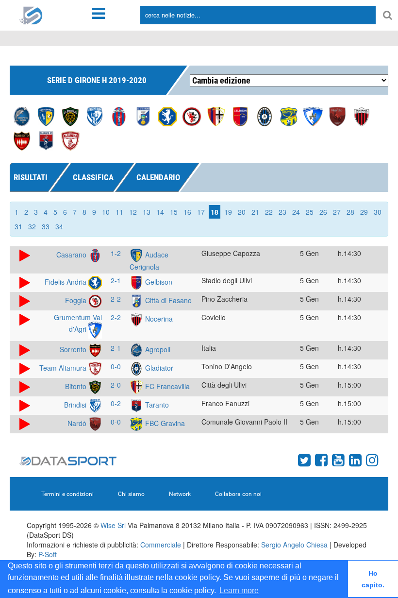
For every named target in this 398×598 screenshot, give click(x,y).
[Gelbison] (240, 115)
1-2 (116, 253)
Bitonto (76, 386)
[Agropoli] (22, 115)
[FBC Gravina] (289, 115)
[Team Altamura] (70, 140)
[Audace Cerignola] (46, 115)
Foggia (76, 300)
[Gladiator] (264, 115)
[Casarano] (119, 115)
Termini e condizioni (67, 494)
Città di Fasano (167, 300)
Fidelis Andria (66, 282)
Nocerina (158, 319)
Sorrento (74, 349)
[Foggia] (192, 115)
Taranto (156, 405)
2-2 (116, 299)
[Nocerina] (361, 115)
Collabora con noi (238, 494)
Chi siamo (131, 494)
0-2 (116, 403)
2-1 (116, 280)
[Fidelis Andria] (167, 115)
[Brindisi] (95, 115)
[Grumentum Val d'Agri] (313, 115)
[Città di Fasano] (143, 115)
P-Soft (47, 554)
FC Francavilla (166, 386)
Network (180, 494)
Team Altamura (63, 368)
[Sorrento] (22, 140)
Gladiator (158, 368)
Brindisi (76, 405)
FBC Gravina (164, 423)
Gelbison (157, 282)
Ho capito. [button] (373, 579)
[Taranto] (46, 140)
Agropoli (156, 349)
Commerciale (160, 544)
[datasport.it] (31, 14)
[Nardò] (337, 115)
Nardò (77, 423)
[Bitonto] (70, 115)
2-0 (116, 385)
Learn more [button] (239, 590)
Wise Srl (113, 525)
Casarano (72, 254)
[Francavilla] (216, 115)
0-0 (116, 366)
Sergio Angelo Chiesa (294, 544)
